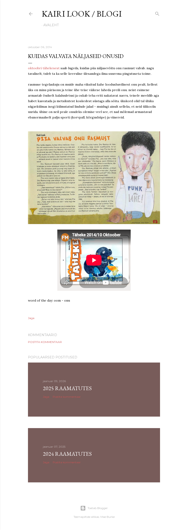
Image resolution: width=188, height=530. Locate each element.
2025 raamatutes (67, 388)
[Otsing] (157, 12)
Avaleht (51, 25)
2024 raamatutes (67, 453)
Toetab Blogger (98, 508)
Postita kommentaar (45, 342)
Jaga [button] (31, 318)
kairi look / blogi (82, 13)
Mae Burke (107, 516)
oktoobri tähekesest (44, 68)
